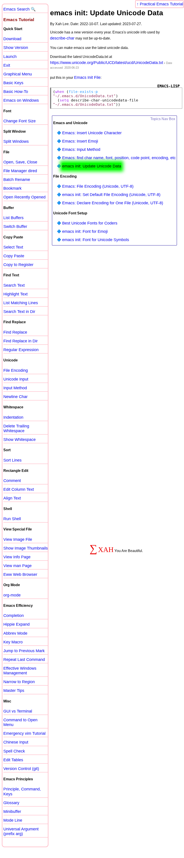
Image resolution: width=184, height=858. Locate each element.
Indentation (13, 417)
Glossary (11, 803)
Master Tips (13, 690)
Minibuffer (12, 811)
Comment (12, 480)
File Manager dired (20, 171)
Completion (13, 615)
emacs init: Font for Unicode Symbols (95, 240)
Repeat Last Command (24, 659)
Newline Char (15, 396)
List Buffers (13, 218)
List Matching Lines (20, 303)
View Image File (17, 539)
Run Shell (12, 519)
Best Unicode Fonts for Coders (89, 223)
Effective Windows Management (19, 670)
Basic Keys (13, 83)
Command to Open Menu (20, 722)
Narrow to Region (19, 682)
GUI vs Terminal (17, 711)
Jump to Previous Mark (24, 651)
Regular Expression (21, 350)
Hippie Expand (16, 624)
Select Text (13, 247)
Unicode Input (15, 379)
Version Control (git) (21, 768)
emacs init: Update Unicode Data (91, 166)
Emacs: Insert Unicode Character (92, 133)
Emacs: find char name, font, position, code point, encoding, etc (119, 158)
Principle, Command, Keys (22, 791)
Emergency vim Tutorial (24, 733)
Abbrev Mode (15, 633)
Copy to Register (18, 264)
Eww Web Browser (20, 574)
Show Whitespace (19, 439)
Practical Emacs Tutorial (161, 4)
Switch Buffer (15, 226)
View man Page (17, 565)
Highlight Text (15, 294)
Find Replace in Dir (20, 341)
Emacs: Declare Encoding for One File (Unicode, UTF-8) (112, 203)
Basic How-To (15, 91)
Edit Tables (13, 760)
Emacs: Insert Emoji (80, 141)
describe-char (62, 38)
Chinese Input (15, 742)
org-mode (12, 595)
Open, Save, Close (20, 162)
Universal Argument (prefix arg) (21, 831)
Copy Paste (13, 256)
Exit (6, 65)
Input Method (15, 388)
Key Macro (13, 642)
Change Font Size (19, 121)
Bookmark (12, 188)
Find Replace (15, 332)
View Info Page (17, 557)
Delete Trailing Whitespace (16, 428)
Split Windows (16, 141)
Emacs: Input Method (81, 149)
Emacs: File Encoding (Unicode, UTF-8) (98, 186)
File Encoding (15, 370)
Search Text (14, 285)
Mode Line (12, 820)
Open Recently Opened (24, 197)
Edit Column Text (18, 489)
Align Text (12, 498)
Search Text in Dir (19, 311)
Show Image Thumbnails (25, 548)
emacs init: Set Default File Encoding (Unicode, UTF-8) (111, 194)
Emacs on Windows (21, 100)
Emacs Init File (87, 77)
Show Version (15, 47)
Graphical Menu (17, 74)
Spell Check (14, 751)
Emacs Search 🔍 (19, 9)
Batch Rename (16, 179)
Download (12, 39)
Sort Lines (12, 460)
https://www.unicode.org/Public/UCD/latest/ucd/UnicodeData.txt (106, 62)
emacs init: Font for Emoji (85, 231)
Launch (10, 56)
